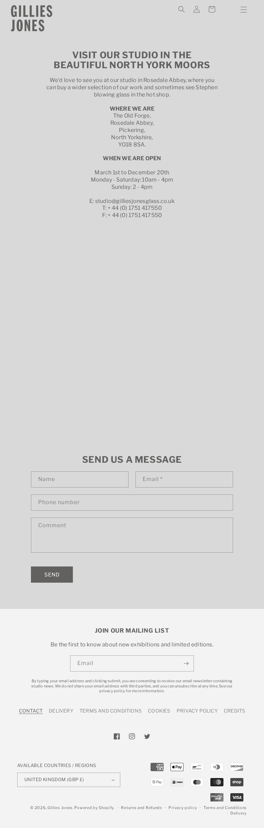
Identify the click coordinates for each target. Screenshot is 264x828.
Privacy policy (182, 807)
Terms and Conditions (110, 711)
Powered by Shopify (94, 807)
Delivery (61, 711)
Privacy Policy (197, 711)
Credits (234, 711)
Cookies (159, 711)
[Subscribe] (186, 663)
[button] (243, 9)
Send (52, 575)
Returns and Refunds (141, 807)
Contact (31, 711)
